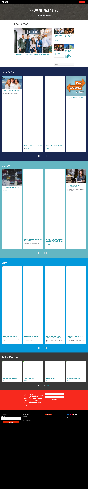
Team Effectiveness (26, 417)
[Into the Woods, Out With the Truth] (59, 47)
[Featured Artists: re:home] (33, 368)
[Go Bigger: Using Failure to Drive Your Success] (76, 300)
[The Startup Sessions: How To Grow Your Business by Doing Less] (33, 109)
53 (45, 347)
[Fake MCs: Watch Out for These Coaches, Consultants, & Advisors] (55, 300)
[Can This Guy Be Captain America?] (33, 300)
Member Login (48, 414)
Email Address (3, 416)
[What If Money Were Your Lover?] (12, 300)
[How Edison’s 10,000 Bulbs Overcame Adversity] (12, 177)
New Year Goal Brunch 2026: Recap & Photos (68, 37)
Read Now (4, 380)
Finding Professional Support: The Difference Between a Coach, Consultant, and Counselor (74, 185)
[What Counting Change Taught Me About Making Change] (33, 203)
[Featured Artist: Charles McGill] (76, 368)
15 (45, 385)
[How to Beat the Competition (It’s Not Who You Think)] (55, 109)
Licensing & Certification (27, 420)
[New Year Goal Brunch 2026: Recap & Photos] (69, 30)
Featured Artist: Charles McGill (73, 378)
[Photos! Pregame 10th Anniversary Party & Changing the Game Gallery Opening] (33, 40)
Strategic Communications (27, 419)
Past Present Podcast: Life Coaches (75, 97)
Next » (48, 156)
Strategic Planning (26, 416)
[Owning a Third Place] (55, 368)
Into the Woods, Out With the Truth (58, 53)
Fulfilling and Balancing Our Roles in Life (11, 90)
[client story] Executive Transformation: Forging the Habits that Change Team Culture (69, 54)
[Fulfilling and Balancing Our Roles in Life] (12, 82)
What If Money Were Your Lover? (10, 336)
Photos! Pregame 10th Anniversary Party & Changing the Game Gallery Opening (32, 54)
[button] (82, 2)
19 (45, 253)
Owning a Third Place (50, 378)
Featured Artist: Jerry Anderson (10, 378)
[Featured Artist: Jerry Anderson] (12, 368)
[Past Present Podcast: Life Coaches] (76, 85)
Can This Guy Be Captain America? (32, 336)
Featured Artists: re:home (29, 378)
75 (45, 156)
